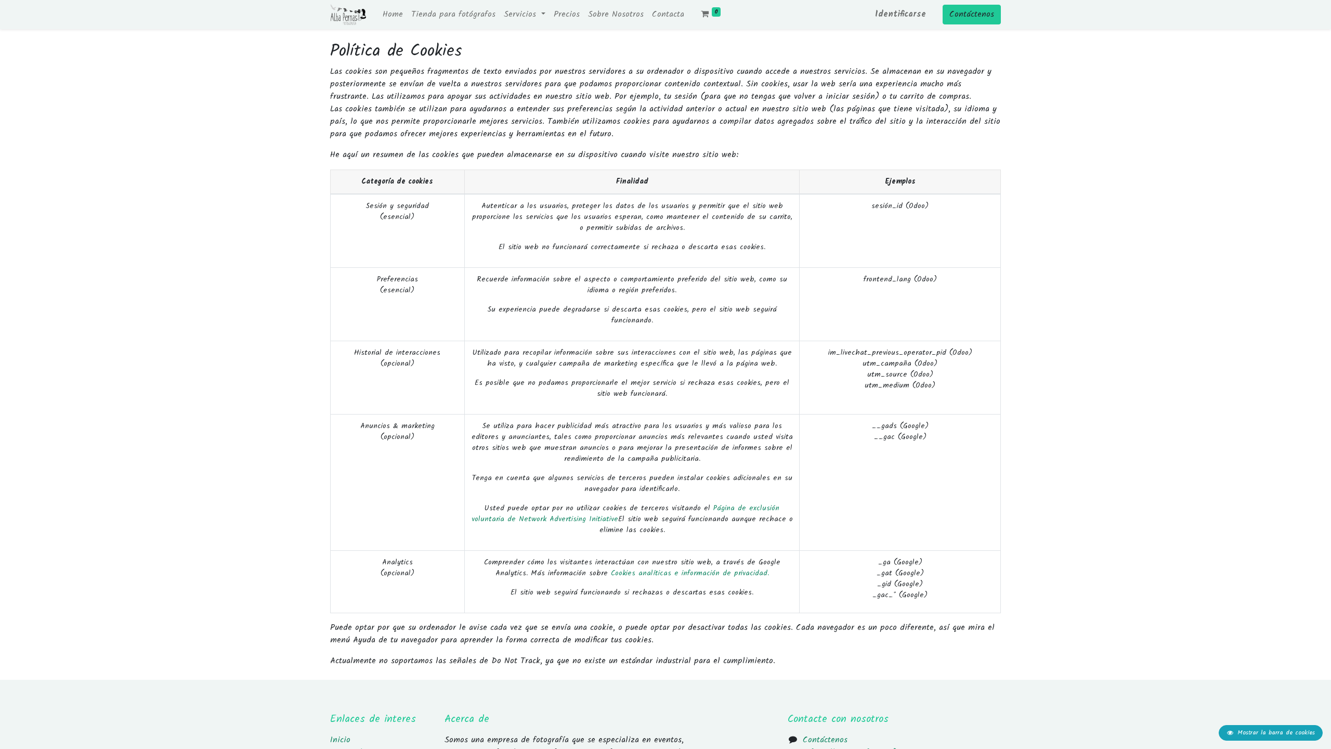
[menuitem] (393, 14)
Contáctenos (971, 14)
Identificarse (900, 14)
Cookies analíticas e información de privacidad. (690, 573)
